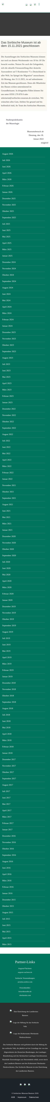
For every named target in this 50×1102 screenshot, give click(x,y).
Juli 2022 (6, 441)
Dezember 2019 (9, 606)
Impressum (22, 1097)
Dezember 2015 (9, 900)
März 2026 (6, 179)
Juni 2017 (6, 798)
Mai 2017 (6, 804)
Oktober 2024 (8, 275)
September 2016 (9, 855)
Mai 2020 (6, 574)
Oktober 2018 (8, 695)
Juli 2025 (6, 224)
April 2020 (6, 581)
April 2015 (6, 938)
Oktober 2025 (8, 211)
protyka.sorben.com (25, 982)
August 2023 (7, 358)
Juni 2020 (6, 568)
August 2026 (7, 154)
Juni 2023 (6, 370)
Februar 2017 (7, 823)
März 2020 (6, 587)
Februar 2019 (7, 670)
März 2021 (6, 523)
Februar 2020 (7, 594)
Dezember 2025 (9, 198)
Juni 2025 (6, 230)
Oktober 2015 (8, 906)
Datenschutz (34, 1097)
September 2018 (9, 702)
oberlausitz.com (25, 995)
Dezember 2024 (9, 262)
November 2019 (9, 613)
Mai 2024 (6, 300)
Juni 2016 (6, 868)
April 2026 (6, 173)
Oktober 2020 (8, 549)
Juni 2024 (6, 294)
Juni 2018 (6, 721)
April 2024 (6, 307)
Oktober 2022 (8, 421)
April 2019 (6, 657)
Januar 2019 (7, 676)
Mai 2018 (6, 727)
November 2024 (9, 268)
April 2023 (6, 383)
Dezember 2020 (9, 536)
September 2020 (9, 555)
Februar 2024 (7, 319)
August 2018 (7, 708)
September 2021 (9, 498)
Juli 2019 (6, 638)
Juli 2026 (6, 160)
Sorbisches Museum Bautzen (23, 1093)
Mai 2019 (6, 651)
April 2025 (6, 243)
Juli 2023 (6, 364)
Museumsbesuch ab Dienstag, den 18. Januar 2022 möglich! (37, 137)
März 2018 (6, 740)
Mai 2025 (6, 236)
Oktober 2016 (8, 849)
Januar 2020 (7, 600)
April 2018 (6, 734)
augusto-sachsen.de (25, 972)
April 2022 (6, 460)
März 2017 (6, 817)
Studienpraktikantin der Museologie (14, 122)
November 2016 (9, 842)
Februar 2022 (7, 472)
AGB (13, 1097)
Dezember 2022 (9, 409)
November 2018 (9, 689)
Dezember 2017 (9, 759)
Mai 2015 (6, 931)
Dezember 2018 (9, 683)
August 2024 (7, 287)
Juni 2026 (6, 166)
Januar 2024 (7, 326)
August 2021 (7, 504)
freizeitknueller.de (25, 991)
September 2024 (9, 281)
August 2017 (7, 785)
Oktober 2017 (8, 772)
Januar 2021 (7, 530)
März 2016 (6, 880)
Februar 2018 (7, 746)
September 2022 (9, 428)
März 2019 (6, 664)
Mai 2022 (6, 453)
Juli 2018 (6, 715)
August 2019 (7, 632)
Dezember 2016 (9, 836)
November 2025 (9, 205)
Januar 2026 (7, 192)
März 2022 (6, 466)
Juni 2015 (6, 925)
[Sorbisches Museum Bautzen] (25, 9)
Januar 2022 (7, 479)
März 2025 (6, 249)
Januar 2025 (7, 256)
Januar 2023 (7, 402)
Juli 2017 (6, 791)
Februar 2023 (7, 396)
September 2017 (9, 778)
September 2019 (9, 625)
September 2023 (9, 351)
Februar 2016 (7, 887)
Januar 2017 (7, 829)
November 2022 (9, 415)
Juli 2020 (6, 562)
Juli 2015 (6, 919)
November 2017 (9, 766)
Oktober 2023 (8, 345)
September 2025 (9, 217)
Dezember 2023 (9, 332)
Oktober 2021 (8, 492)
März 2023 (6, 390)
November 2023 (9, 338)
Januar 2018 (7, 753)
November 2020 (9, 543)
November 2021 (9, 485)
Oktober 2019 (8, 619)
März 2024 (6, 313)
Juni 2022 (6, 447)
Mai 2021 (6, 517)
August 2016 (7, 861)
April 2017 (6, 810)
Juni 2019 (6, 644)
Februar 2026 (7, 186)
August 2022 (7, 434)
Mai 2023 (6, 377)
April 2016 (6, 874)
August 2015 (7, 912)
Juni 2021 (6, 511)
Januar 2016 (7, 893)
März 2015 (6, 944)
